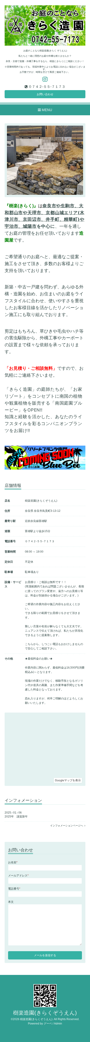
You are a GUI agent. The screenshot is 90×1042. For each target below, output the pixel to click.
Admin (58, 1023)
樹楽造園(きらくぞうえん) (45, 1013)
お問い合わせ (45, 94)
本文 (11, 901)
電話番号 (14, 888)
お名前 (13, 862)
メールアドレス (18, 875)
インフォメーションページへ (67, 825)
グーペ (48, 1023)
